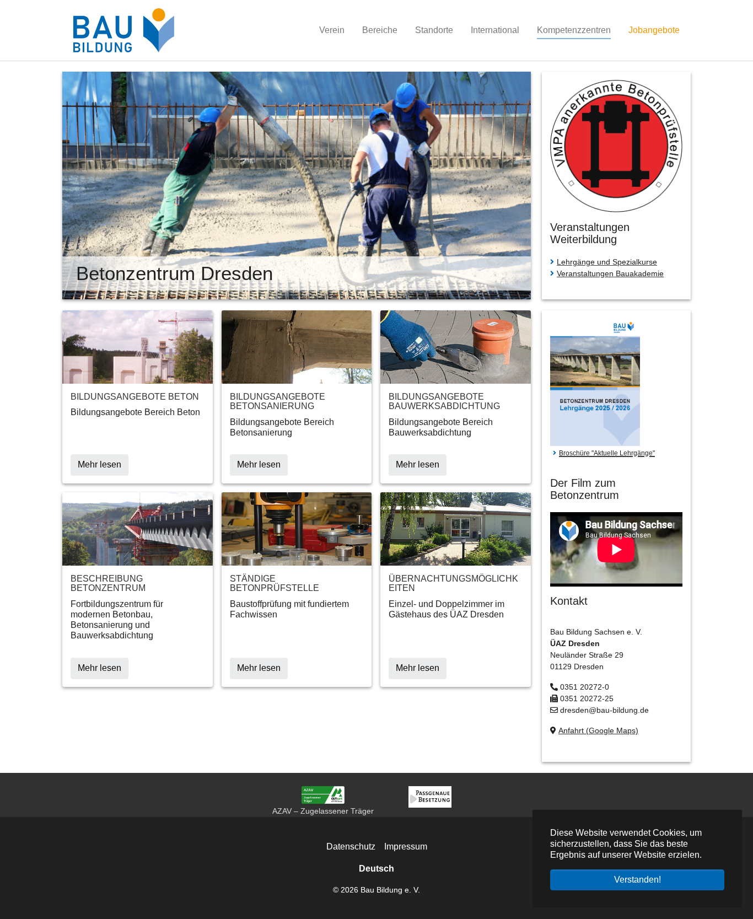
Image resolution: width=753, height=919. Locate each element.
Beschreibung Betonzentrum (108, 583)
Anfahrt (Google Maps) (598, 730)
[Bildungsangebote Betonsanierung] (297, 346)
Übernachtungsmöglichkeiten (453, 583)
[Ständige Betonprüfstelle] (297, 528)
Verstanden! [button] (637, 879)
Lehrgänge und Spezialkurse (607, 261)
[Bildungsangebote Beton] (137, 346)
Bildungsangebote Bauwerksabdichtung (444, 401)
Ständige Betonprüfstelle (274, 583)
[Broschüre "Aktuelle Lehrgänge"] (595, 381)
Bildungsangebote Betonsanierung (277, 401)
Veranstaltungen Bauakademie (610, 273)
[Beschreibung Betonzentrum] (137, 528)
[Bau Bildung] (123, 30)
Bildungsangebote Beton (135, 396)
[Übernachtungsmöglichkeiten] (455, 528)
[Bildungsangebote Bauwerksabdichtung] (455, 346)
